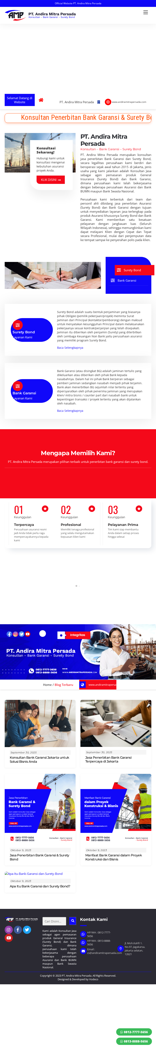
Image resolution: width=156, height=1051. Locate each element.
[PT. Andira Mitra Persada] (40, 18)
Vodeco (93, 979)
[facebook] (18, 929)
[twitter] (27, 929)
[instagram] (9, 929)
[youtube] (9, 937)
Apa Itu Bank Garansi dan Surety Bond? (40, 886)
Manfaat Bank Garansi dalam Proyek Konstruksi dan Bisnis (113, 857)
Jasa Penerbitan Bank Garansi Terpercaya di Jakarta (108, 759)
